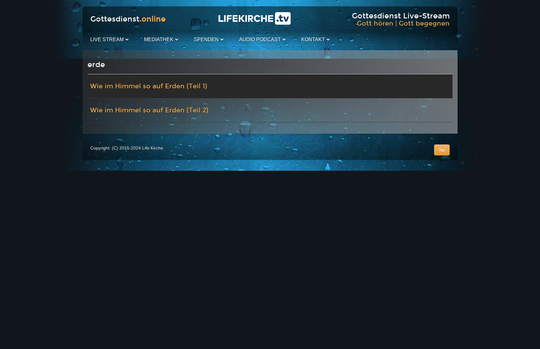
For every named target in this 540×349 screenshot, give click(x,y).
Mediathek (158, 39)
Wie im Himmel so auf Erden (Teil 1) (148, 86)
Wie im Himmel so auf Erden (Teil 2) (149, 110)
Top (442, 150)
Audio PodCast (260, 39)
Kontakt (313, 39)
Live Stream (107, 39)
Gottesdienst (128, 19)
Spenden (206, 39)
